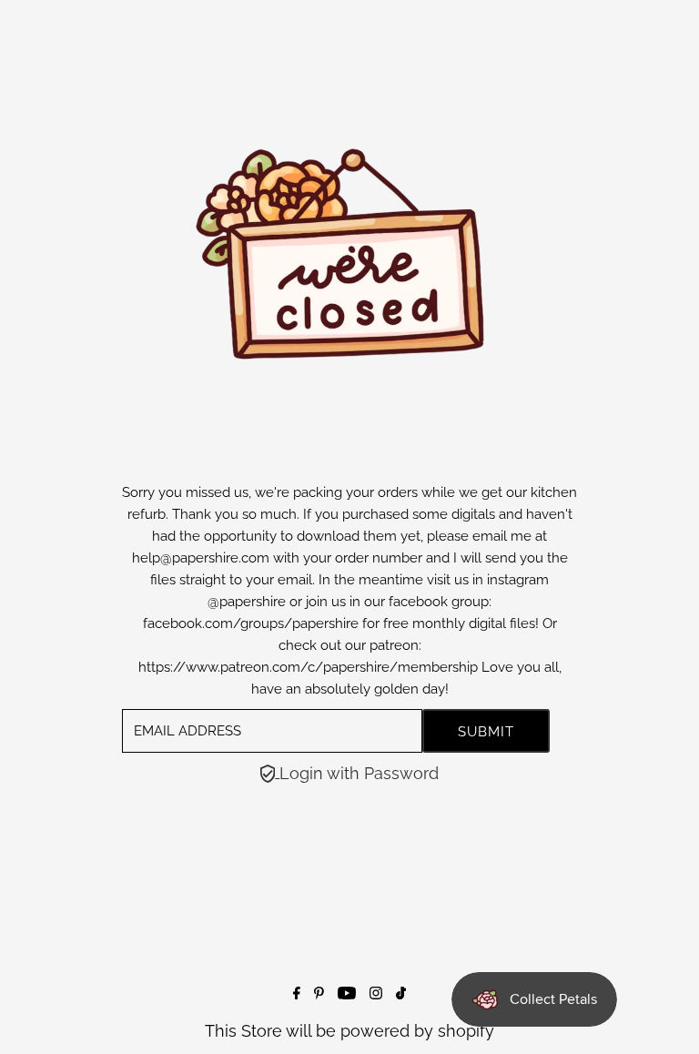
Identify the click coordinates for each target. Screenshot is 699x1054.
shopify (466, 1030)
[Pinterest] (319, 993)
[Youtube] (347, 993)
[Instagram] (376, 993)
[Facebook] (296, 993)
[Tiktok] (401, 993)
